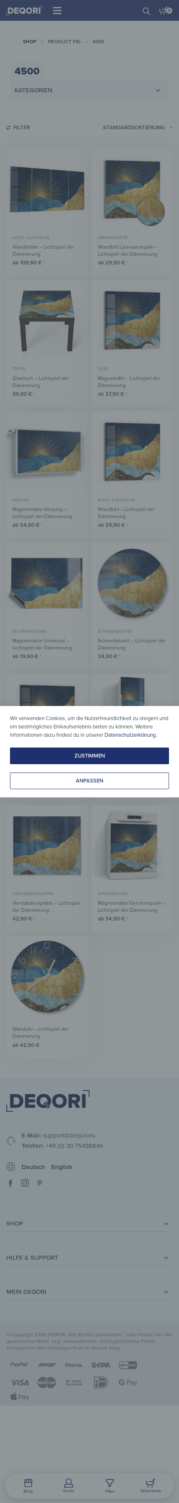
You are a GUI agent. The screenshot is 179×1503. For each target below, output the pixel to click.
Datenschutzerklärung (130, 735)
